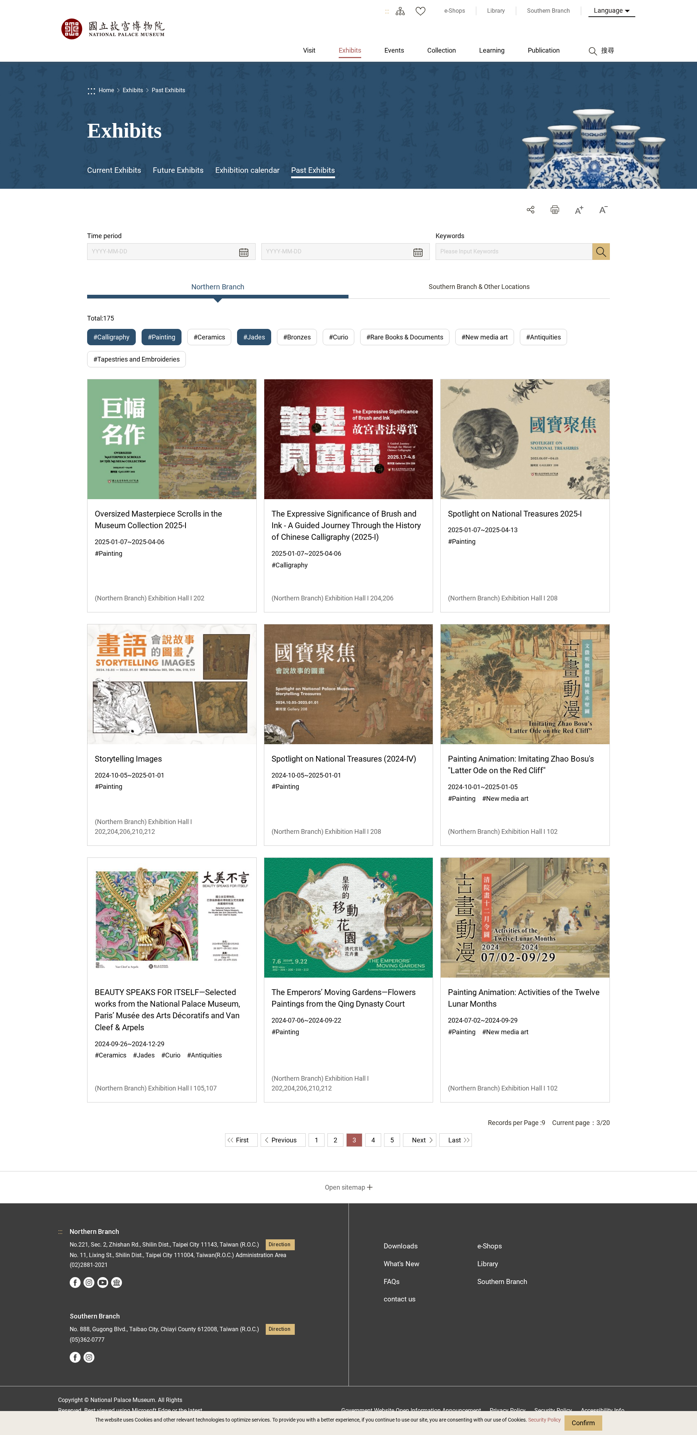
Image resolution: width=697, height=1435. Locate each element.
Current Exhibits (114, 170)
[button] (555, 209)
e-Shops (489, 1246)
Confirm (583, 1423)
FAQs (392, 1281)
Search (601, 251)
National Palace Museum (112, 29)
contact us (400, 1299)
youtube (102, 1282)
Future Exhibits (178, 170)
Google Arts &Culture (116, 1282)
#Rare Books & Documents (404, 337)
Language (608, 10)
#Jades (254, 337)
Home (106, 90)
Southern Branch (502, 1281)
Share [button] (530, 209)
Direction (279, 1245)
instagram (88, 1282)
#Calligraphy (111, 337)
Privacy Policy (508, 1410)
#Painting (161, 337)
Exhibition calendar (247, 170)
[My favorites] (420, 11)
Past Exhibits (168, 90)
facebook (75, 1282)
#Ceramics (209, 337)
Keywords (450, 236)
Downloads (401, 1246)
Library (487, 1264)
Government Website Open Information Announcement (411, 1410)
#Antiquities (543, 337)
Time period (104, 236)
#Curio (338, 337)
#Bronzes (297, 337)
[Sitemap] (400, 11)
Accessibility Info (602, 1410)
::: (387, 11)
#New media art (484, 337)
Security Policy (544, 1420)
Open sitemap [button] (345, 1187)
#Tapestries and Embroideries (136, 359)
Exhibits (133, 90)
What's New (401, 1264)
